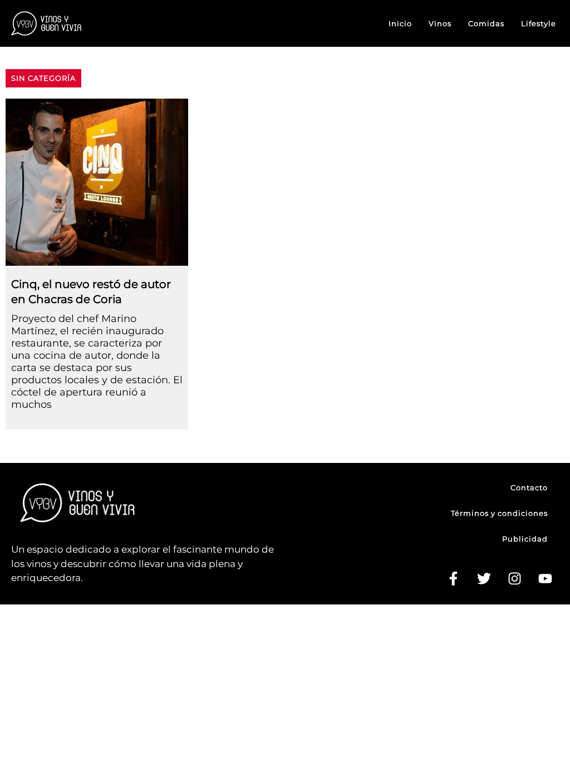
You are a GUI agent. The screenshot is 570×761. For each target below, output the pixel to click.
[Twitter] (484, 579)
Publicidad (525, 538)
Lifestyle (538, 23)
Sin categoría (43, 78)
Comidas (486, 23)
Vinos (440, 23)
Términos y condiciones (499, 513)
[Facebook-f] (453, 579)
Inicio (400, 23)
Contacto (529, 487)
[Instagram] (514, 579)
